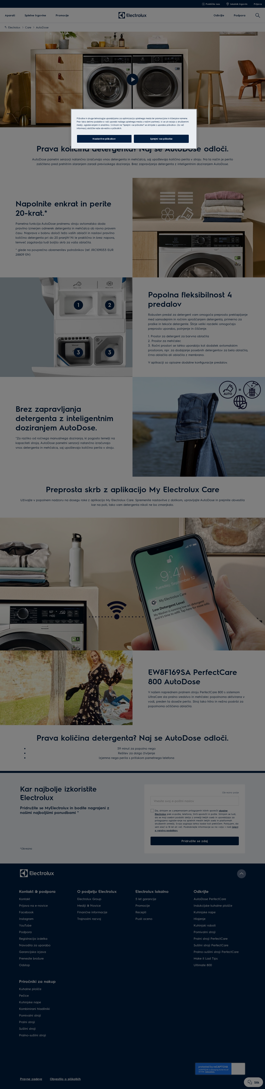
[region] (134, 129)
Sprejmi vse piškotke (161, 138)
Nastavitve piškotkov (104, 138)
